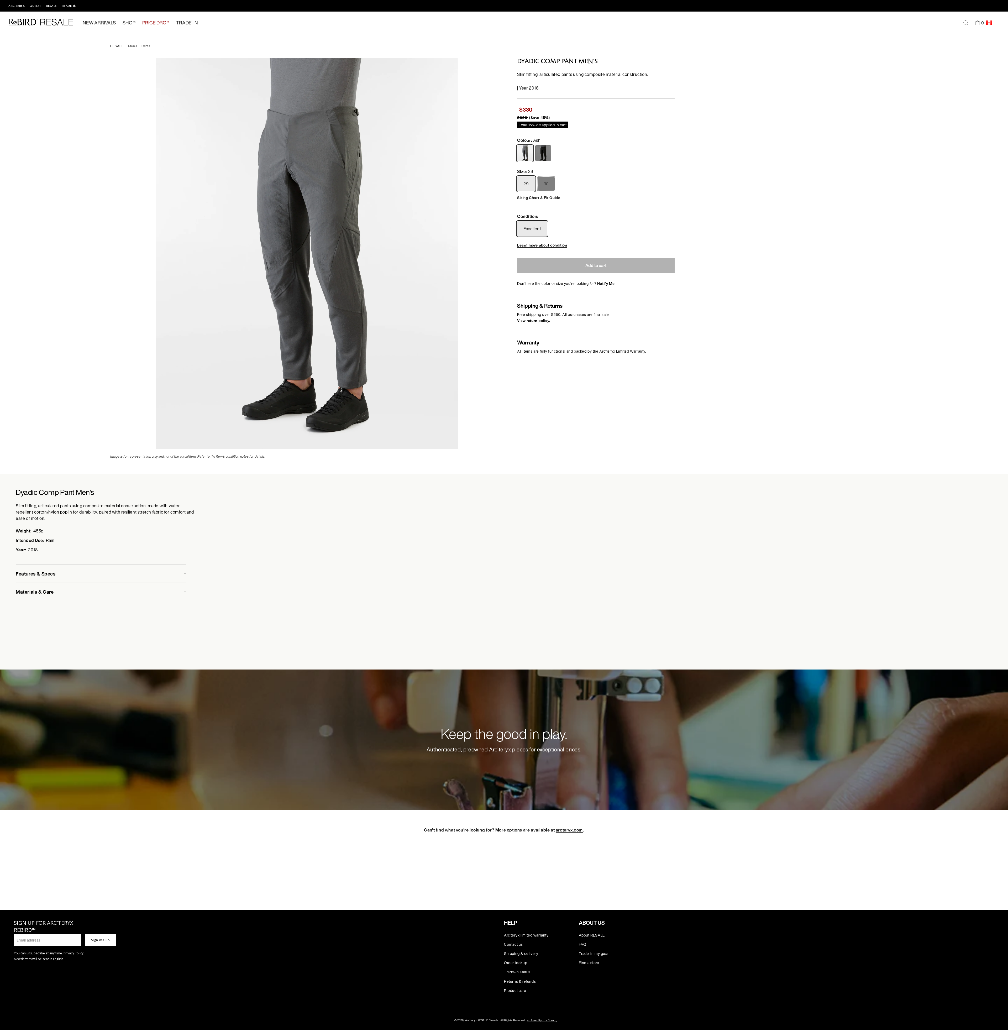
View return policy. (533, 320)
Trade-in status (517, 972)
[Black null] (543, 153)
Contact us (513, 944)
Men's (132, 46)
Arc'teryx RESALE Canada (481, 1020)
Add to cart (595, 265)
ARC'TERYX (16, 6)
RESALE (51, 6)
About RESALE (592, 935)
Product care (515, 990)
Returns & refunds (520, 981)
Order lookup (515, 962)
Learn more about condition (542, 245)
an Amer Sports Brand (542, 1020)
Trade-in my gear (594, 953)
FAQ (582, 944)
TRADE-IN (68, 6)
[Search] (966, 23)
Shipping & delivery (521, 953)
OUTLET (35, 6)
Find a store (589, 962)
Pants (145, 46)
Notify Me (606, 283)
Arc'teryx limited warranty (526, 935)
